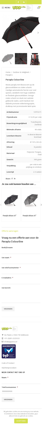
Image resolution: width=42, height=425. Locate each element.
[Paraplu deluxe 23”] (11, 201)
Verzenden (8, 309)
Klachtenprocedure (9, 368)
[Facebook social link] (12, 178)
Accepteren (21, 421)
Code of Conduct (8, 363)
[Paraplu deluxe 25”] (31, 201)
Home (8, 72)
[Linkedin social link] (14, 178)
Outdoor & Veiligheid (21, 72)
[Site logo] (22, 7)
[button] (4, 32)
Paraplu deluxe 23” (9, 216)
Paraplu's (9, 75)
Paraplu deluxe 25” (29, 216)
